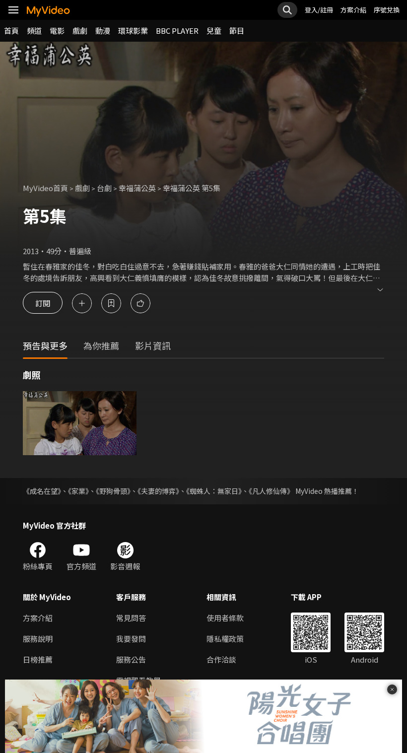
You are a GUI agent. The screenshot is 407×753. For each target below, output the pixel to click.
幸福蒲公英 (137, 188)
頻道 (34, 30)
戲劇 (79, 30)
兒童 (213, 30)
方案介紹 (353, 9)
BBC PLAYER (177, 30)
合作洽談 (221, 659)
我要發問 (131, 638)
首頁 (11, 30)
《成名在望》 (42, 491)
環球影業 (133, 30)
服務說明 (38, 638)
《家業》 (78, 491)
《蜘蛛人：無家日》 (214, 491)
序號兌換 (387, 9)
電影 (57, 30)
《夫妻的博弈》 (158, 491)
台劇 (104, 188)
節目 (236, 30)
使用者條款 (225, 618)
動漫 (102, 30)
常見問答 (131, 618)
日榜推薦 (38, 659)
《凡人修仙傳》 (271, 491)
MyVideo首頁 (45, 188)
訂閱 (42, 303)
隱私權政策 (225, 638)
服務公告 (131, 659)
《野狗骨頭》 (113, 491)
